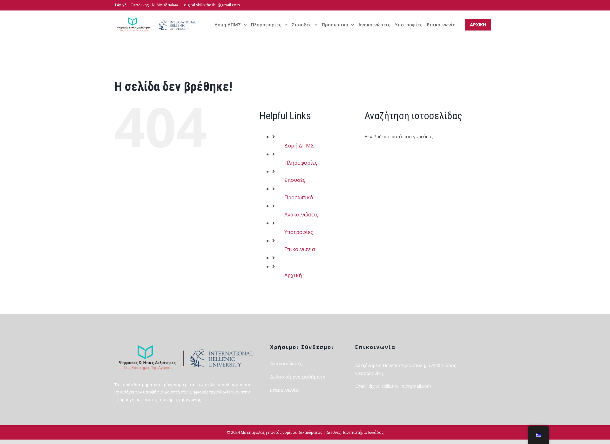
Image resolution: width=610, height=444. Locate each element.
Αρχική (293, 275)
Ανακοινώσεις (301, 214)
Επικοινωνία (299, 249)
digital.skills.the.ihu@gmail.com (212, 5)
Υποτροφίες (298, 232)
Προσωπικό (298, 197)
